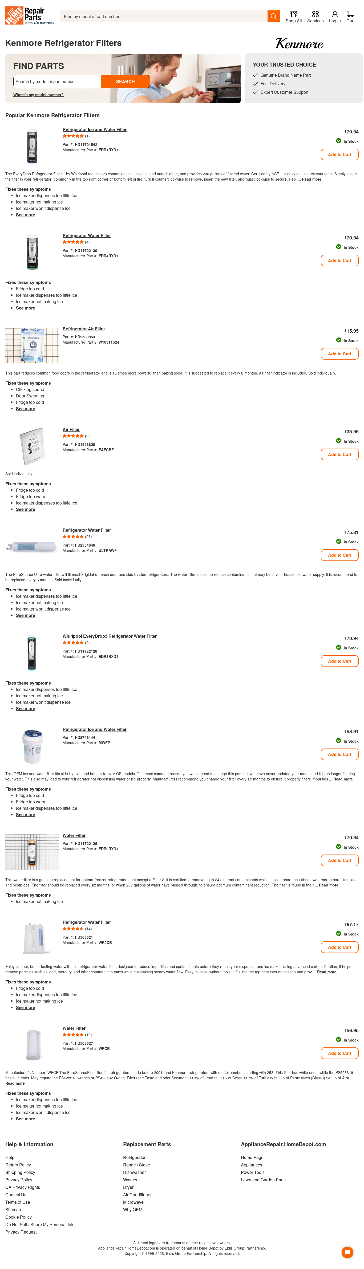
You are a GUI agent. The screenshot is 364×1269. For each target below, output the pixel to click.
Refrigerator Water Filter (87, 235)
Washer (130, 1180)
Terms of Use (17, 1202)
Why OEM (132, 1209)
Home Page (252, 1157)
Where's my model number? (38, 94)
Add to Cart (339, 154)
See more (25, 215)
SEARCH (125, 81)
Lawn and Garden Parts (263, 1180)
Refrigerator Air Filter (84, 329)
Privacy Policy (18, 1180)
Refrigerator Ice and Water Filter (95, 129)
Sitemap (13, 1209)
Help (9, 1157)
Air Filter (71, 429)
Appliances (251, 1165)
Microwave (133, 1202)
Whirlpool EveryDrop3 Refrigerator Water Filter (110, 636)
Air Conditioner (137, 1194)
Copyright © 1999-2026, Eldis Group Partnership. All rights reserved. (182, 1253)
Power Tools (253, 1172)
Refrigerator (134, 1157)
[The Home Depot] (30, 16)
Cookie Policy (18, 1217)
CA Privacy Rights (22, 1187)
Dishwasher (134, 1172)
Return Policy (18, 1165)
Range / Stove (136, 1165)
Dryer (128, 1187)
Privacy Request (21, 1232)
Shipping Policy (20, 1172)
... (309, 179)
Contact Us (15, 1194)
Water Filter (74, 835)
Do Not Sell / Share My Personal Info (40, 1224)
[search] (274, 16)
